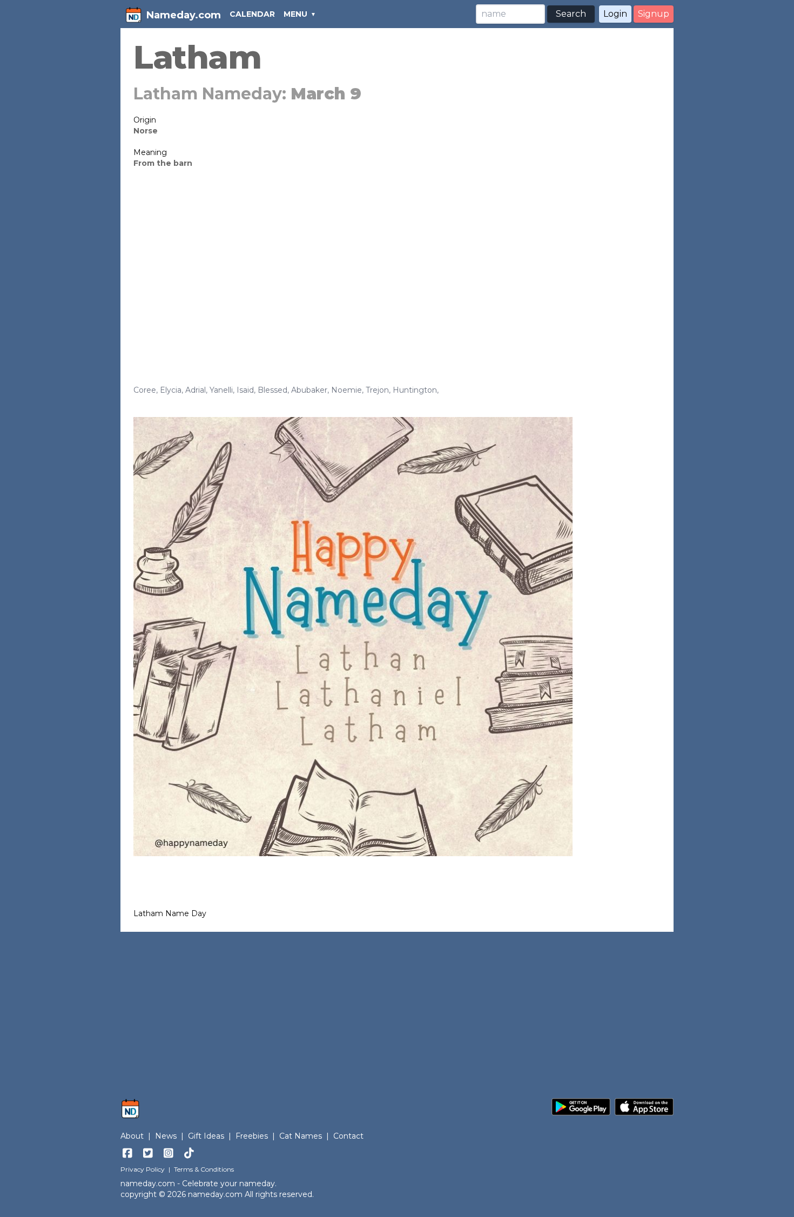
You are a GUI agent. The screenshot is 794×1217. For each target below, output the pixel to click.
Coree (144, 390)
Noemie (346, 390)
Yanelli (221, 390)
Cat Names (300, 1136)
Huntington (415, 390)
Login (615, 14)
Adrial (195, 390)
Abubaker (309, 390)
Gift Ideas (206, 1136)
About (132, 1136)
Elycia (170, 390)
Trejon (377, 390)
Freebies (251, 1136)
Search (571, 14)
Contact (348, 1136)
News (166, 1136)
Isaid (245, 390)
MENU (295, 14)
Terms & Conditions (204, 1169)
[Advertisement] (397, 260)
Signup (653, 14)
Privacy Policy (142, 1169)
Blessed (272, 390)
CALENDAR (252, 14)
